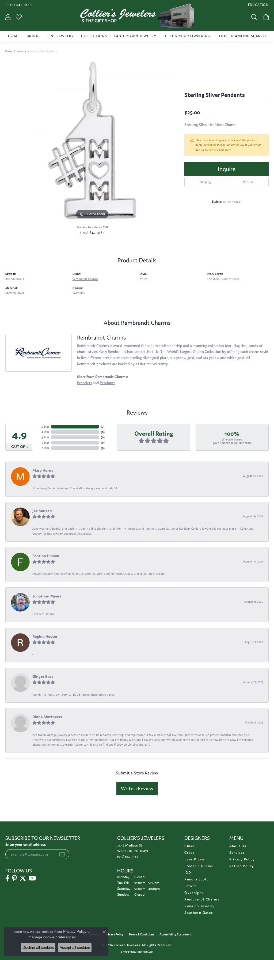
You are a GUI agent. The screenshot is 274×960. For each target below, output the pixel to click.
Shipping (205, 182)
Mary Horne (43, 470)
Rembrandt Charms (85, 279)
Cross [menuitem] (189, 852)
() (102, 426)
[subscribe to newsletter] (62, 854)
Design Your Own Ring (186, 36)
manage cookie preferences (52, 937)
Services (237, 852)
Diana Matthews (47, 716)
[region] (92, 140)
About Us (237, 846)
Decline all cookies (38, 947)
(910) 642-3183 (92, 232)
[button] (258, 4)
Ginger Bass (43, 676)
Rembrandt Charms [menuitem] (201, 899)
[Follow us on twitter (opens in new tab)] (23, 878)
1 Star (45, 448)
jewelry (21, 51)
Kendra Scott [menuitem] (196, 879)
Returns (248, 182)
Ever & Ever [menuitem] (195, 859)
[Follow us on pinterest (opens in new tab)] (14, 878)
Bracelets (84, 382)
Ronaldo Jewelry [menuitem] (199, 906)
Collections (94, 36)
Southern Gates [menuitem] (198, 912)
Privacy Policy (242, 859)
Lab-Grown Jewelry (135, 36)
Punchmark (145, 952)
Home (14, 36)
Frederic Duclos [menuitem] (198, 866)
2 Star (45, 442)
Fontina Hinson (45, 555)
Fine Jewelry (60, 36)
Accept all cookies (75, 947)
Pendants (107, 382)
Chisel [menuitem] (190, 846)
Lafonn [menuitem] (190, 886)
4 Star (45, 432)
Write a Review (137, 788)
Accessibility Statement (175, 934)
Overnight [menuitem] (193, 892)
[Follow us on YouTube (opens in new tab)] (32, 878)
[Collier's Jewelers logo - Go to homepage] (137, 17)
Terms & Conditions (141, 934)
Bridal (33, 36)
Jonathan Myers (47, 596)
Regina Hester (45, 636)
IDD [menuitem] (187, 872)
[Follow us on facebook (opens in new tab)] (7, 878)
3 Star (45, 437)
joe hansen (42, 510)
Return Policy (241, 866)
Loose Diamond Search (242, 36)
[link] (18, 4)
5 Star (45, 426)
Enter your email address (25, 844)
